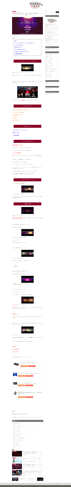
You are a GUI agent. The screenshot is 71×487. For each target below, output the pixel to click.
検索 (46, 10)
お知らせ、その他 (17, 425)
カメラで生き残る (52, 67)
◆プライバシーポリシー (48, 93)
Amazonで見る (21, 385)
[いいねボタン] (13, 38)
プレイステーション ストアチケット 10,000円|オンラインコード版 (28, 373)
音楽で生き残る (16, 423)
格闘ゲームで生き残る (17, 433)
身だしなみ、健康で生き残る (52, 71)
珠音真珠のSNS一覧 (48, 88)
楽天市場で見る (29, 385)
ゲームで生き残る (14, 11)
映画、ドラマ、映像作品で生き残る (52, 69)
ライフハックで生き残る (18, 427)
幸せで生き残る (52, 73)
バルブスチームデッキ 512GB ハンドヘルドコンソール (28, 362)
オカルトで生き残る (17, 446)
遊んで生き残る (52, 75)
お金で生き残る (16, 429)
